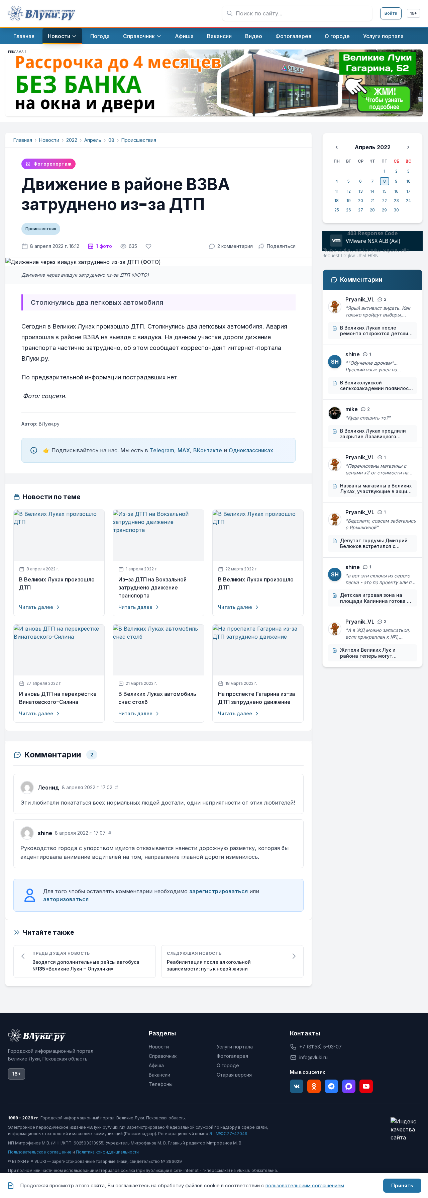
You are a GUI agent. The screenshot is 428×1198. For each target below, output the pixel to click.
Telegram (162, 450)
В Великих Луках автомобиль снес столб (157, 698)
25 (336, 209)
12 (349, 191)
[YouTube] (366, 1086)
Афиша (156, 1065)
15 (385, 191)
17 (408, 191)
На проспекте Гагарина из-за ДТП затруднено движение (256, 698)
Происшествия (138, 140)
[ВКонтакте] (296, 1086)
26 (348, 209)
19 (348, 200)
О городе (228, 1065)
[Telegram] (331, 1086)
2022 (71, 140)
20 (360, 200)
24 (408, 200)
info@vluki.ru (313, 1057)
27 (360, 209)
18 (336, 200)
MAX (184, 450)
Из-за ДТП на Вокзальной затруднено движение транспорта (152, 588)
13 (360, 191)
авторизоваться (66, 899)
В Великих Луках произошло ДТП (57, 583)
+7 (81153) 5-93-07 (320, 1046)
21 (372, 200)
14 (372, 191)
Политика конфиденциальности (107, 1152)
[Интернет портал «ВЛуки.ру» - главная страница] (41, 13)
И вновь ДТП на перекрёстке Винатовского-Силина (58, 698)
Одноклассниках (251, 450)
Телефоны (161, 1084)
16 (396, 191)
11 (336, 191)
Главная (22, 140)
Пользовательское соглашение (40, 1152)
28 (372, 209)
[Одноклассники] (314, 1086)
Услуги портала (235, 1046)
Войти (391, 13)
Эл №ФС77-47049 (228, 1133)
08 (111, 140)
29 (384, 209)
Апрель (92, 140)
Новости (49, 140)
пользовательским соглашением (304, 1185)
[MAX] (348, 1086)
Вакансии (159, 1075)
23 (396, 200)
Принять (402, 1185)
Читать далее (36, 607)
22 (384, 200)
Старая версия (234, 1075)
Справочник (163, 1056)
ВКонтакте (207, 450)
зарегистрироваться (218, 891)
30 (396, 209)
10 (408, 181)
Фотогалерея (232, 1056)
